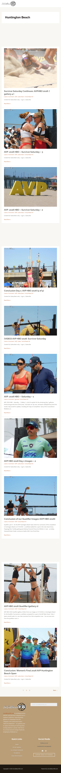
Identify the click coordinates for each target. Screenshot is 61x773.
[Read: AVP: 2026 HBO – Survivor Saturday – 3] (30, 129)
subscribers (21, 96)
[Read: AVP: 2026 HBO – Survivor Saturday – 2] (30, 187)
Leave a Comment (9, 96)
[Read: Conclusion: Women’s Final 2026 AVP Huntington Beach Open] (30, 647)
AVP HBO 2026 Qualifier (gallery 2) (21, 606)
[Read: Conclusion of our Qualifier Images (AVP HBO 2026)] (30, 496)
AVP (16, 96)
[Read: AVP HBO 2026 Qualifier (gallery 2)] (30, 583)
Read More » (7, 103)
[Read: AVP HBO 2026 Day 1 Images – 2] (30, 438)
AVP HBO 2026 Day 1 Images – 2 (20, 461)
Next (55, 690)
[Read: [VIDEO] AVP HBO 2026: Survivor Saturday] (30, 320)
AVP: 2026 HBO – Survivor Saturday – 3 (23, 152)
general (17, 399)
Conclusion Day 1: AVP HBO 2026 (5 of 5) (24, 290)
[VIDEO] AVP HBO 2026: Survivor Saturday (25, 338)
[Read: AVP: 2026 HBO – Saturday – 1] (30, 373)
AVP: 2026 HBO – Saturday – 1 (19, 396)
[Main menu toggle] (57, 3)
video (19, 341)
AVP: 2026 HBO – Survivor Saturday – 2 (23, 210)
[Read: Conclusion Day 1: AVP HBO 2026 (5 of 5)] (30, 267)
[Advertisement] (30, 35)
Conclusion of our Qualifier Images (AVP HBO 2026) (29, 519)
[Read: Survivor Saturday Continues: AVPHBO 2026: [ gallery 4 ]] (30, 68)
